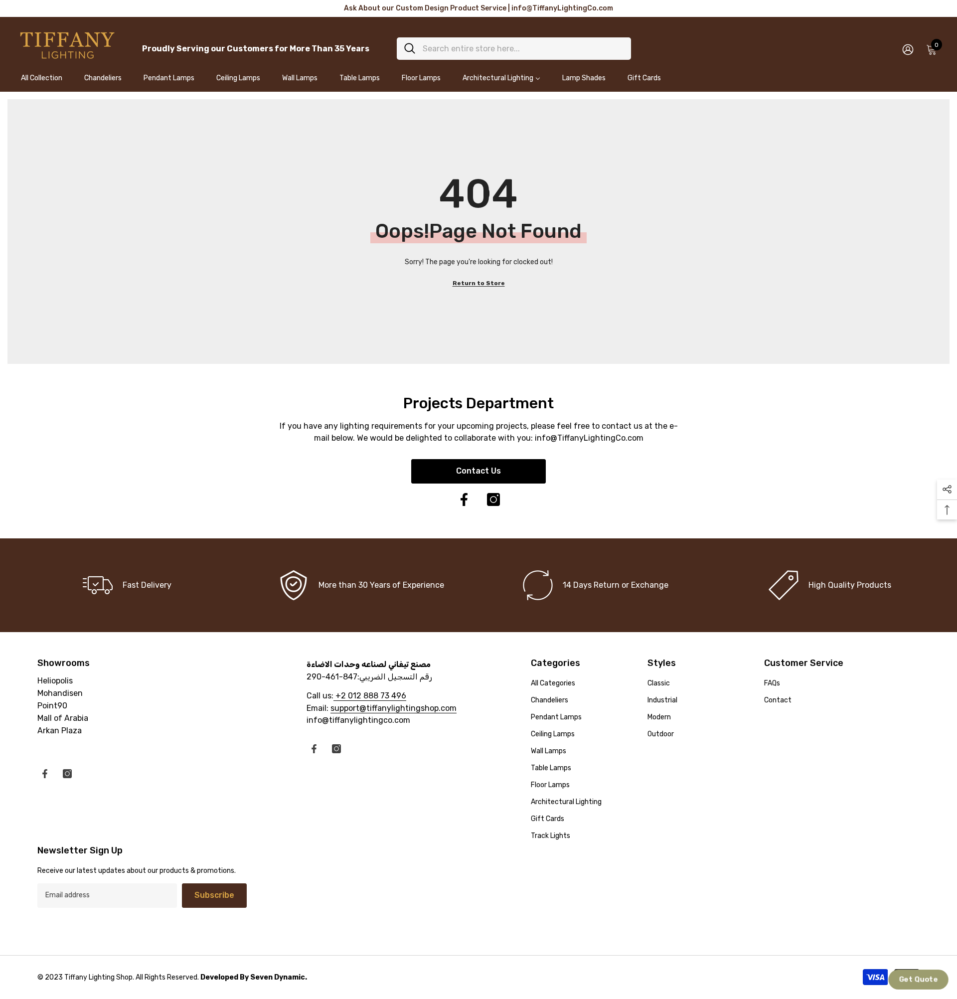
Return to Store (479, 283)
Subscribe (214, 895)
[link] (361, 585)
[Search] (514, 48)
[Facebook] (464, 499)
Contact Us (478, 471)
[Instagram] (493, 499)
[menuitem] (41, 82)
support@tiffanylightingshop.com (393, 708)
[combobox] (523, 48)
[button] (919, 980)
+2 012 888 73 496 (369, 695)
